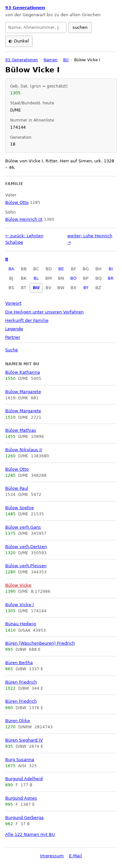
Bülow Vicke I (19, 604)
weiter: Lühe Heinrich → (89, 239)
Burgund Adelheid (24, 778)
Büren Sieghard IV (24, 740)
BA (11, 268)
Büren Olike (17, 720)
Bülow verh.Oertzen (26, 546)
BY (85, 287)
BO (73, 278)
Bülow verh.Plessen (26, 565)
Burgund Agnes (21, 798)
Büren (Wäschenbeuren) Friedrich (40, 643)
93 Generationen (25, 7)
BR (111, 278)
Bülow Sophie (19, 507)
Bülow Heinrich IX (24, 219)
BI (111, 268)
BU (36, 287)
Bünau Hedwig (20, 623)
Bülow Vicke (18, 585)
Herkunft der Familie (26, 320)
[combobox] (35, 27)
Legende (14, 328)
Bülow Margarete (23, 391)
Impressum (52, 855)
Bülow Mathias (20, 430)
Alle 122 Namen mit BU (30, 834)
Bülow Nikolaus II (23, 449)
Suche (11, 349)
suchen (80, 27)
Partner (12, 337)
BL (36, 278)
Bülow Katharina (22, 372)
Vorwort (13, 303)
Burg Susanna (19, 759)
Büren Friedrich (21, 682)
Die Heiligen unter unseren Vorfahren (44, 312)
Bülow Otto (17, 469)
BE (61, 268)
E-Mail (75, 855)
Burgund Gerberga (24, 817)
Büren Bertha (19, 662)
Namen (51, 60)
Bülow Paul (16, 488)
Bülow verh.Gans (23, 527)
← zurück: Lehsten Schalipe (24, 239)
